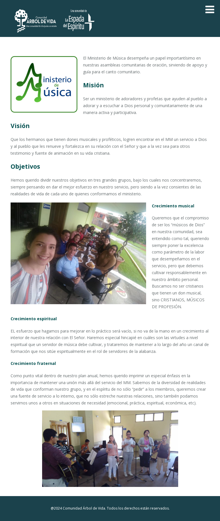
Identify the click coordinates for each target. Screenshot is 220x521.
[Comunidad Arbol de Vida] (35, 34)
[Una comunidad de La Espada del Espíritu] (78, 34)
